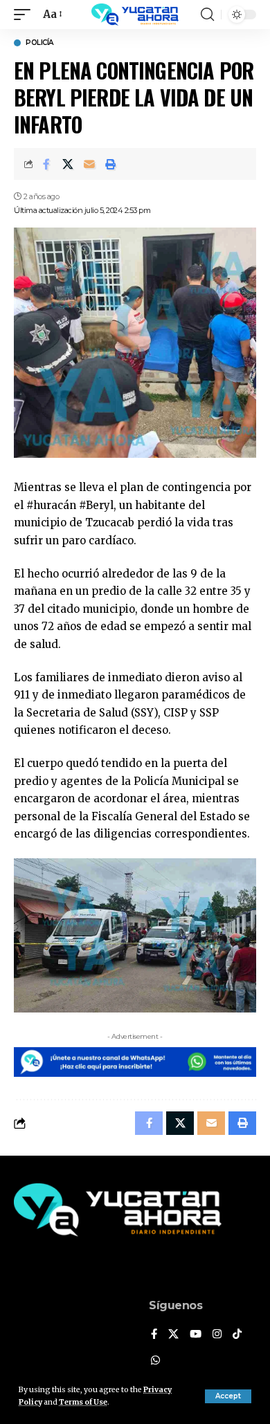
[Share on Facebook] (46, 164)
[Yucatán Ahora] (135, 14)
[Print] (110, 164)
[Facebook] (154, 1334)
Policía (39, 42)
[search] (207, 14)
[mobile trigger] (25, 15)
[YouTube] (196, 1334)
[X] (173, 1334)
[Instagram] (217, 1334)
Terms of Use (83, 1402)
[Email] (89, 164)
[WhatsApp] (155, 1361)
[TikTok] (237, 1334)
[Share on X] (68, 164)
